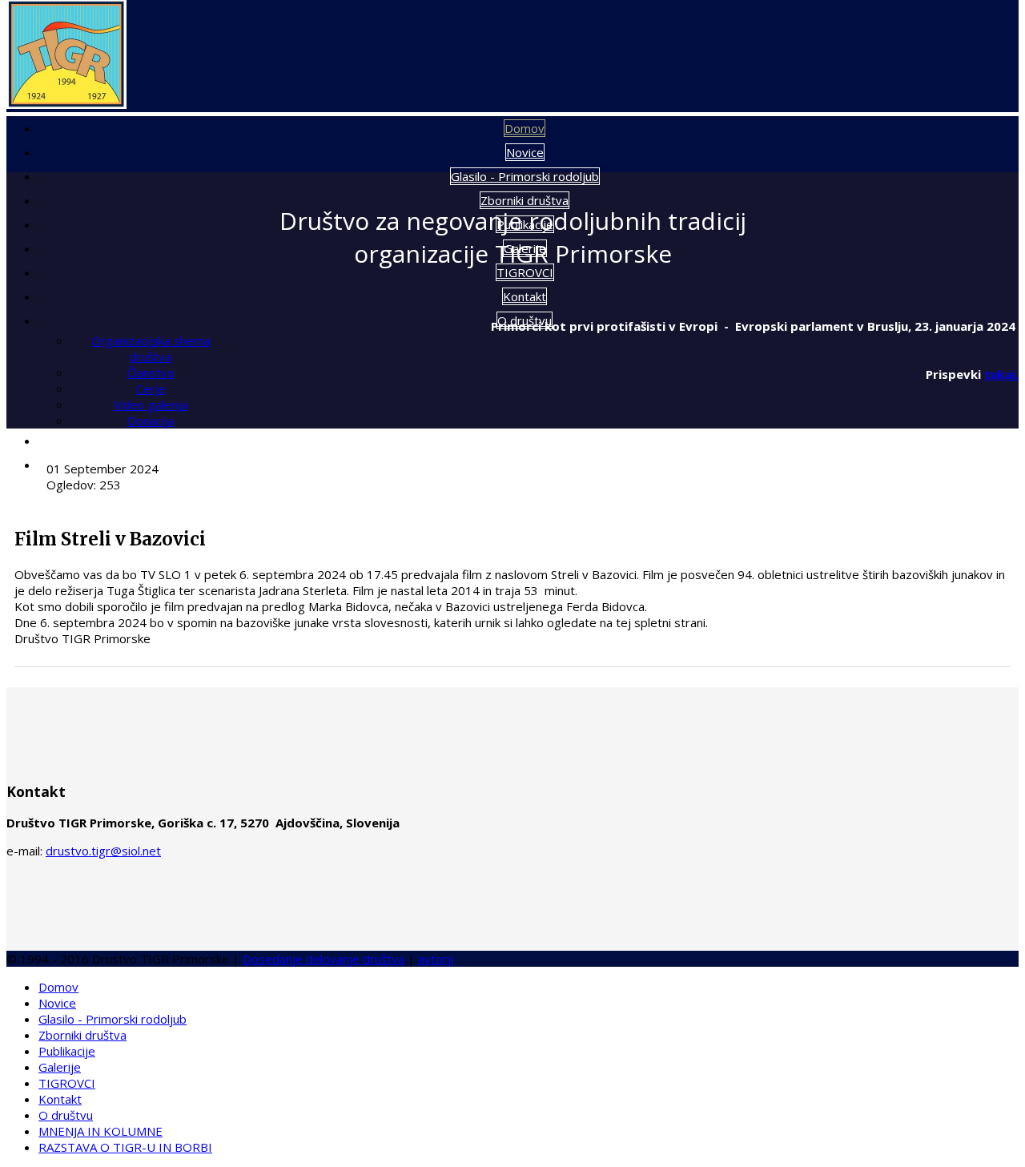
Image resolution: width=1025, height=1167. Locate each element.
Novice (525, 152)
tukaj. (1001, 374)
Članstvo (151, 372)
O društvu (65, 1115)
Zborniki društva (524, 200)
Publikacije (66, 1051)
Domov (524, 128)
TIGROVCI (524, 272)
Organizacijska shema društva (151, 348)
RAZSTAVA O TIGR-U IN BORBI (525, 465)
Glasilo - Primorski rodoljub (525, 176)
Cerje (151, 388)
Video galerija (151, 404)
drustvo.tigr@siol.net (103, 851)
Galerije (59, 1067)
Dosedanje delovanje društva (323, 959)
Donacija (150, 420)
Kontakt (524, 296)
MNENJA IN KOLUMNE (525, 441)
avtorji (435, 959)
